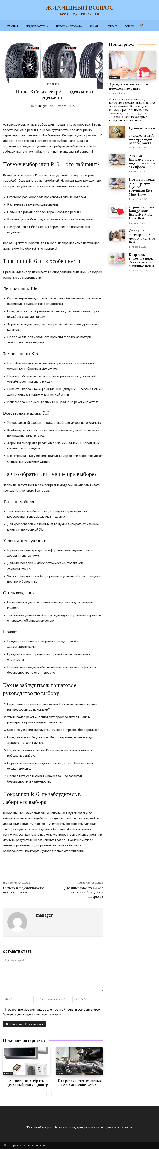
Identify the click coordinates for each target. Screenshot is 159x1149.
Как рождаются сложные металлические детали (80, 1082)
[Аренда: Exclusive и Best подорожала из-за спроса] (117, 159)
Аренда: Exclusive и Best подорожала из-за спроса (142, 161)
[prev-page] (49, 1093)
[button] (142, 25)
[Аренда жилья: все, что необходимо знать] (132, 65)
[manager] (19, 922)
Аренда (114, 77)
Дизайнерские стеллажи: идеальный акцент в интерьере (83, 892)
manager (41, 106)
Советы (53, 84)
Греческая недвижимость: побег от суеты (23, 889)
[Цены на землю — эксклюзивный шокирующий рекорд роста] (117, 132)
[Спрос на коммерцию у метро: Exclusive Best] (117, 235)
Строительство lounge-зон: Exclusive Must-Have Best (141, 212)
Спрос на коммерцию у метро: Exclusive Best (142, 236)
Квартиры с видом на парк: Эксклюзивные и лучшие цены (141, 260)
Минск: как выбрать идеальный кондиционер (26, 1082)
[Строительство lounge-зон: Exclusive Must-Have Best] (117, 211)
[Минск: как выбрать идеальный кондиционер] (26, 1061)
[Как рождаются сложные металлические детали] (79, 1061)
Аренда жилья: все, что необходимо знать (129, 86)
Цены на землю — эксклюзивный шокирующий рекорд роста (142, 135)
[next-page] (55, 1093)
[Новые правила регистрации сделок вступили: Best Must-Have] (117, 183)
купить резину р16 (88, 135)
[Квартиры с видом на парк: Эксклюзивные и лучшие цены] (117, 258)
